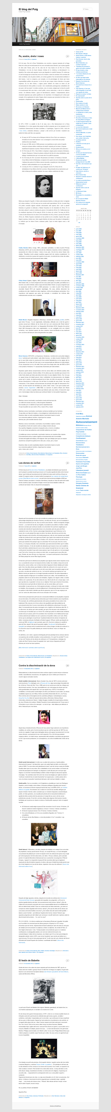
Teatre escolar (84, 490)
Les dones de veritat (29, 462)
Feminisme (79, 462)
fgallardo (34, 59)
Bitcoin (89, 425)
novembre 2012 (80, 385)
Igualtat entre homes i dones (29, 952)
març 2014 (78, 361)
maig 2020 (78, 293)
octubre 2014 (79, 354)
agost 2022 (79, 264)
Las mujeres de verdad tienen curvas (34, 657)
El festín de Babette (29, 960)
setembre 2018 (80, 311)
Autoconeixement (86, 422)
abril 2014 (78, 359)
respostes (49, 454)
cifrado (85, 427)
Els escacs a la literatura (82, 107)
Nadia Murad (23, 320)
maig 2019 (78, 300)
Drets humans (33, 453)
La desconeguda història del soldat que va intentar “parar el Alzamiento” (83, 123)
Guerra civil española (82, 464)
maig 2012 (78, 392)
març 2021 (78, 282)
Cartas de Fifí (79, 52)
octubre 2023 (79, 254)
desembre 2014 (80, 352)
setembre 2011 (80, 407)
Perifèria (78, 142)
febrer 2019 (79, 304)
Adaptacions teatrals (80, 416)
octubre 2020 (79, 287)
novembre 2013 (80, 368)
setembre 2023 (80, 256)
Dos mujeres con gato (82, 103)
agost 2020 (79, 289)
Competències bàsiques (83, 436)
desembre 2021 (80, 275)
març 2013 (78, 379)
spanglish (21, 626)
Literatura (35, 1096)
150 (67, 665)
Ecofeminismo (80, 147)
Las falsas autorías (81, 140)
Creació (85, 440)
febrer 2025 (79, 245)
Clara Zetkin (22, 130)
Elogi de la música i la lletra (83, 94)
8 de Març (28, 454)
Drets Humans (79, 457)
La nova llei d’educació (82, 127)
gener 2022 (79, 273)
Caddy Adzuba (23, 248)
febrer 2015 (79, 350)
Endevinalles (79, 101)
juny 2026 (78, 230)
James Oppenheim (30, 388)
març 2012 (78, 396)
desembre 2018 (80, 308)
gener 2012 (79, 399)
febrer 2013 (79, 381)
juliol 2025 (79, 240)
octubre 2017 (79, 326)
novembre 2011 (80, 403)
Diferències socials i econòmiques (83, 451)
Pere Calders (82, 475)
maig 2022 (78, 267)
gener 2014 (79, 364)
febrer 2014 (79, 363)
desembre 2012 (80, 383)
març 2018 (78, 317)
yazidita (62, 320)
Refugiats (79, 483)
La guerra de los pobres (82, 156)
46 (67, 463)
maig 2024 (78, 251)
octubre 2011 (79, 405)
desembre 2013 (80, 366)
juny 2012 (78, 390)
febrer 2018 (79, 319)
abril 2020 (78, 295)
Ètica (61, 453)
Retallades (85, 483)
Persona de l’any (45, 683)
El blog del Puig (28, 9)
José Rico (79, 468)
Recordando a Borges (82, 53)
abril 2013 (78, 377)
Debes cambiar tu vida (82, 105)
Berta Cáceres (23, 356)
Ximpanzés (78, 492)
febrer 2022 (79, 271)
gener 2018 (79, 320)
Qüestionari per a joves (81, 481)
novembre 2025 (80, 238)
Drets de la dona (81, 455)
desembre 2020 (80, 284)
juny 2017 (78, 328)
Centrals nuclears (80, 427)
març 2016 (78, 342)
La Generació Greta (81, 191)
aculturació (52, 624)
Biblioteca (79, 425)
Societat (65, 453)
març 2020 (78, 297)
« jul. (79, 222)
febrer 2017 (79, 333)
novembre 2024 (80, 249)
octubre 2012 (79, 387)
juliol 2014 (79, 355)
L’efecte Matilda (80, 158)
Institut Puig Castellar (24, 44)
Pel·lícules (40, 1096)
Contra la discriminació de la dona (37, 665)
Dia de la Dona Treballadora (38, 454)
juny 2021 (78, 276)
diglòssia (31, 622)
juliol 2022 (79, 265)
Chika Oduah (23, 280)
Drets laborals (41, 453)
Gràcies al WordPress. (55, 1106)
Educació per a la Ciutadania (52, 453)
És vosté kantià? (80, 96)
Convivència (79, 441)
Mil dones (78, 193)
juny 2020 (78, 291)
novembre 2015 (80, 344)
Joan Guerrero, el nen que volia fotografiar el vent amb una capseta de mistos (83, 90)
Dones (28, 453)
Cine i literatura (55, 1096)
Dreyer (38, 1064)
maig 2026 (78, 232)
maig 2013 (78, 376)
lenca (20, 358)
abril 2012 (78, 394)
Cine (28, 1096)
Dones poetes (80, 453)
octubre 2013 (79, 370)
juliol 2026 (79, 229)
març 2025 (78, 243)
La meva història (80, 116)
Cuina (61, 1096)
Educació (85, 457)
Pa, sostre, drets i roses (31, 56)
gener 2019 (79, 306)
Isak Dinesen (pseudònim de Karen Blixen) (56, 972)
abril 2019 (78, 302)
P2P (77, 474)
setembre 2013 (80, 372)
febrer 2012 (79, 398)
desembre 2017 (80, 322)
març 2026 (78, 234)
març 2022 (78, 269)
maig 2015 (78, 346)
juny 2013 (78, 374)
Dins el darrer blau (81, 175)
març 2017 (78, 331)
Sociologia (52, 950)
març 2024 (78, 253)
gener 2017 (79, 335)
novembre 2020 (80, 286)
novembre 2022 (80, 262)
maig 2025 (78, 242)
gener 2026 (79, 236)
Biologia (86, 425)
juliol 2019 (79, 298)
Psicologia (79, 477)
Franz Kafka (86, 462)
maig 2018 (78, 315)
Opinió (89, 472)
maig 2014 (78, 357)
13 (67, 56)
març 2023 (78, 260)
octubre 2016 (79, 339)
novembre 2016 (80, 337)
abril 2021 (78, 280)
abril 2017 (78, 330)
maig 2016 (78, 341)
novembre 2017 (80, 324)
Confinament (81, 438)
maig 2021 (78, 278)
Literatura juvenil (82, 470)
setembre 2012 (80, 388)
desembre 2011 (80, 401)
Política (42, 950)
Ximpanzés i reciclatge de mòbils (83, 494)
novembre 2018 (80, 309)
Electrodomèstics (80, 459)
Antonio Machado (82, 418)
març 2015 (78, 348)
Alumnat (89, 416)
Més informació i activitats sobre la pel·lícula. (31, 647)
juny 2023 (78, 258)
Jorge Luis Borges (81, 466)
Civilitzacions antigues (81, 434)
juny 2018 (78, 313)
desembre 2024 (80, 247)
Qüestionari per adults (81, 479)
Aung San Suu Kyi (24, 698)
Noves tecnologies (81, 473)
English (86, 459)
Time (29, 683)
